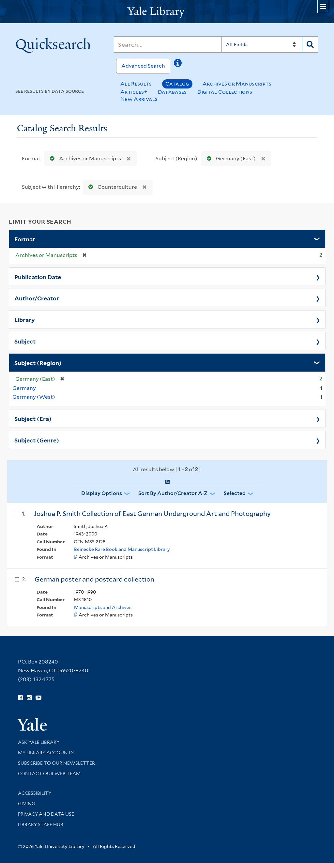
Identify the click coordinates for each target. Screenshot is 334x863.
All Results (136, 84)
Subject (25, 341)
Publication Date (37, 276)
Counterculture (117, 187)
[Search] (310, 44)
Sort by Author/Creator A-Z (172, 493)
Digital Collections (224, 92)
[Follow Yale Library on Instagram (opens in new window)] (29, 698)
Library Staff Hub (40, 824)
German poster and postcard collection (94, 579)
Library (24, 319)
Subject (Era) (33, 418)
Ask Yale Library (38, 742)
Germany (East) (236, 158)
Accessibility (34, 793)
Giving (26, 803)
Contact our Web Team (49, 773)
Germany (24, 388)
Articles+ (133, 92)
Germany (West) (33, 397)
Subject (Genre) (36, 440)
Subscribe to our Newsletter (56, 763)
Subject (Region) (38, 362)
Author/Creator (36, 298)
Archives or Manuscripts (237, 84)
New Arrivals (139, 99)
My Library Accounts (46, 752)
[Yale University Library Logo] (167, 11)
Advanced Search (143, 66)
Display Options (101, 493)
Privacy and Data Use (46, 814)
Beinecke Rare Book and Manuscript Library (122, 549)
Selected (235, 493)
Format (24, 239)
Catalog (177, 84)
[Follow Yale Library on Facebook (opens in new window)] (20, 698)
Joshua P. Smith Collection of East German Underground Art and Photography (152, 514)
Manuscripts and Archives (102, 607)
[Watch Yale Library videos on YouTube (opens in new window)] (38, 698)
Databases (172, 92)
